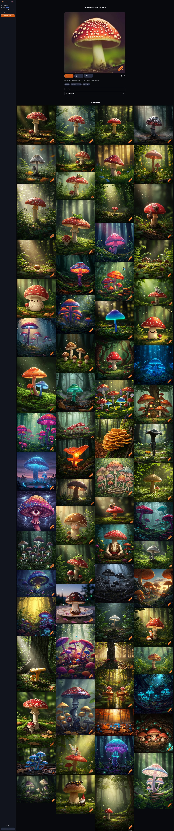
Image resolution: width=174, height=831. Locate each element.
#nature (67, 84)
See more (96, 80)
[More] (119, 76)
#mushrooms (86, 84)
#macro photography (76, 84)
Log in (7, 825)
